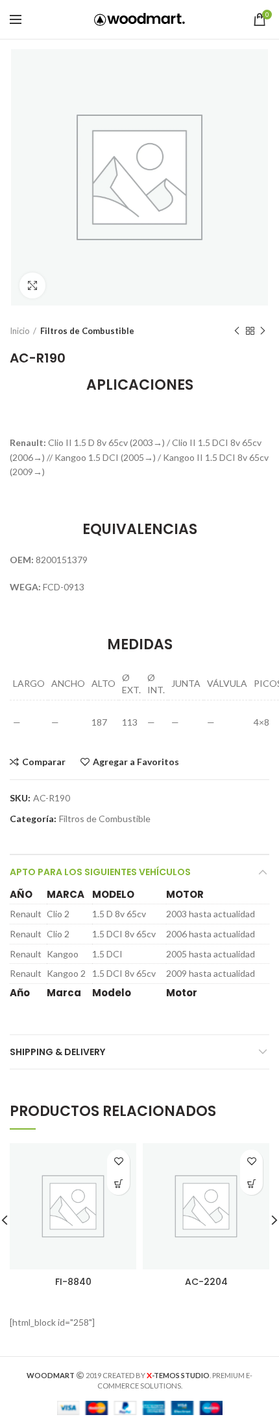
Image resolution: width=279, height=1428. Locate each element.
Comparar (44, 761)
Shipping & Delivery (57, 1051)
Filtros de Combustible (87, 331)
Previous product (236, 330)
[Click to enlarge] (32, 285)
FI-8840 (73, 1282)
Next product (262, 330)
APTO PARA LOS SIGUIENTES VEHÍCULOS (100, 871)
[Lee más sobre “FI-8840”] (118, 1183)
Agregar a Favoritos (136, 761)
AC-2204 (206, 1282)
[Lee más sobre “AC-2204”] (251, 1183)
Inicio (20, 331)
